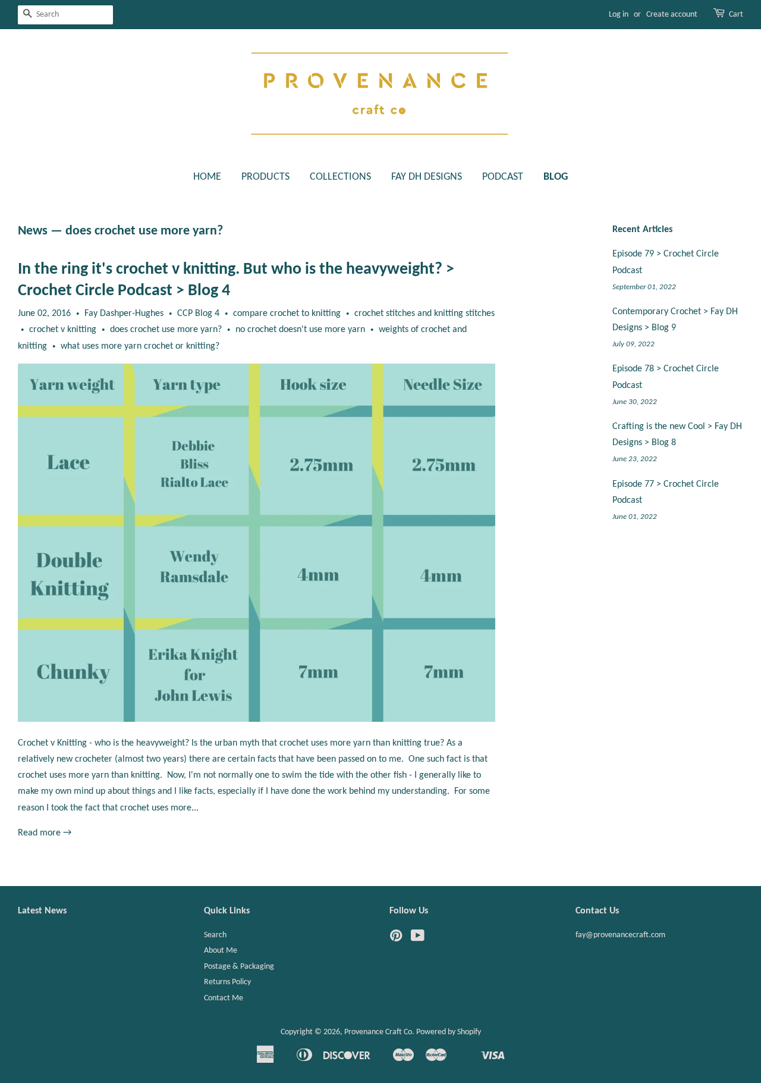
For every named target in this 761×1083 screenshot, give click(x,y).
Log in (618, 14)
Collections (340, 177)
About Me (220, 950)
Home (207, 177)
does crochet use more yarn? (166, 329)
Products (265, 177)
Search (215, 935)
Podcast (502, 177)
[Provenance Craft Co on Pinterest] (395, 939)
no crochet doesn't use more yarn (300, 329)
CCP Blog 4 (198, 313)
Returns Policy (227, 982)
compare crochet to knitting (287, 313)
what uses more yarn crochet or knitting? (140, 346)
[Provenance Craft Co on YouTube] (417, 939)
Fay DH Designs (426, 177)
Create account (671, 14)
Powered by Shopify (448, 1032)
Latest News (42, 911)
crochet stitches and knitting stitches (424, 313)
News (33, 231)
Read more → (44, 833)
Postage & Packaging (239, 967)
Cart (736, 14)
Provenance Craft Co (378, 1032)
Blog (555, 177)
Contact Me (223, 998)
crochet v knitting (62, 329)
